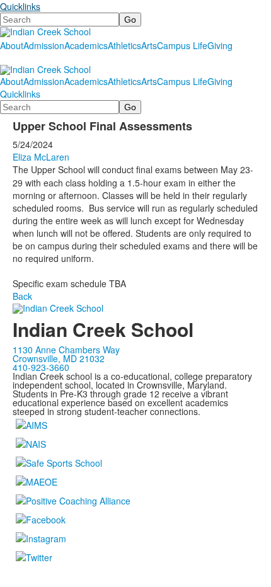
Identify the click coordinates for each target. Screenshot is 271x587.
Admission (43, 45)
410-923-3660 (41, 367)
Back (22, 296)
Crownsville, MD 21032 (59, 358)
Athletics (124, 45)
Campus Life (182, 45)
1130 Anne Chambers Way (66, 349)
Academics (86, 45)
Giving (220, 45)
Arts (149, 45)
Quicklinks (20, 6)
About (11, 45)
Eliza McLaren (41, 157)
